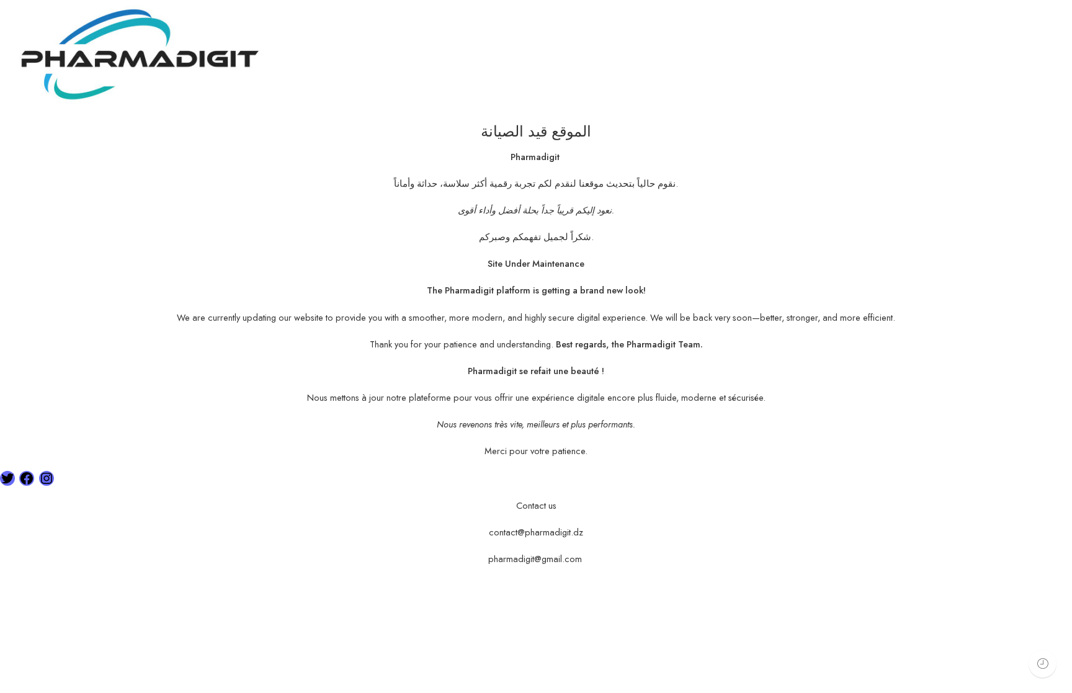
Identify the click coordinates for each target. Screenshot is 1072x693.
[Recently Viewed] (1042, 663)
